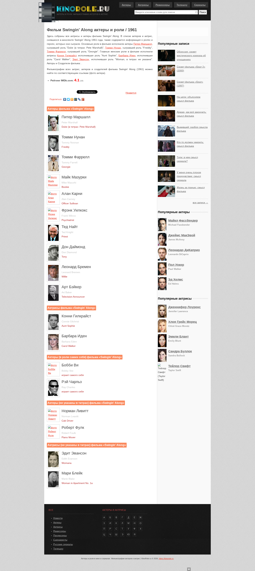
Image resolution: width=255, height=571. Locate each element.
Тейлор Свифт (179, 366)
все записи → (200, 202)
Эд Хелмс (175, 279)
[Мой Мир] (76, 98)
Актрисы (143, 4)
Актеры (126, 4)
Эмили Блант (178, 336)
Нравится (131, 92)
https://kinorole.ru (166, 558)
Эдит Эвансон (80, 59)
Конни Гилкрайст (66, 55)
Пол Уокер (176, 265)
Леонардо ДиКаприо (184, 250)
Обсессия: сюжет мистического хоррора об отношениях (191, 55)
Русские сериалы (63, 544)
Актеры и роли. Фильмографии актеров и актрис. (83, 14)
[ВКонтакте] (65, 98)
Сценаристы (60, 539)
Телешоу (182, 4)
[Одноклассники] (72, 98)
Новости (58, 518)
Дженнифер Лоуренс (184, 307)
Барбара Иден (126, 55)
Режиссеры (163, 4)
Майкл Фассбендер (183, 220)
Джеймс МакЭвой (181, 235)
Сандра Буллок (180, 351)
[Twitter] (68, 98)
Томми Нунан (113, 47)
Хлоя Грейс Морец (182, 322)
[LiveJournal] (79, 98)
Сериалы (200, 4)
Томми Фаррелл (56, 51)
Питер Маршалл (142, 43)
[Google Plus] (83, 98)
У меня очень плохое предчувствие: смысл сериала (189, 176)
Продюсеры (60, 535)
